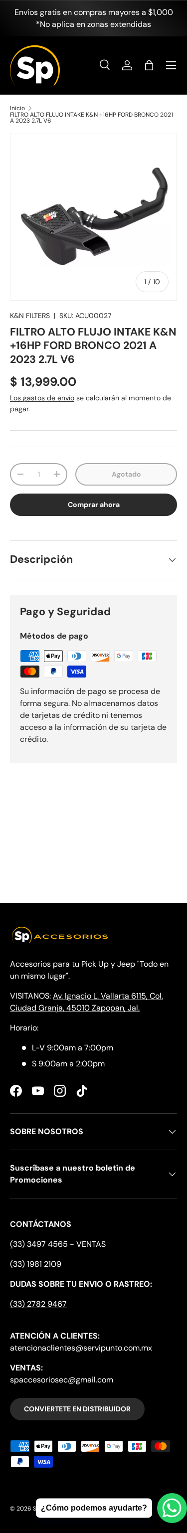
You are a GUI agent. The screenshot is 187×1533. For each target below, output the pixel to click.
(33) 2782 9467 (38, 1304)
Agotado (126, 474)
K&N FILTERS (30, 315)
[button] (149, 65)
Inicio (17, 108)
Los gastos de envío (42, 397)
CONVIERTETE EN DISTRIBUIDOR (77, 1408)
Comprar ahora (94, 504)
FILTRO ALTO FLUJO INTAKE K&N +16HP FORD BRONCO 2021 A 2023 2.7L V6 (91, 118)
